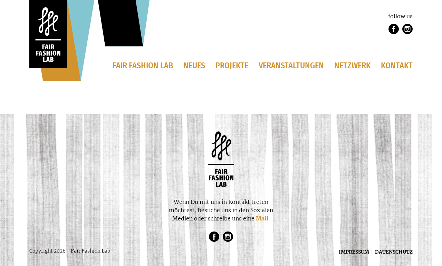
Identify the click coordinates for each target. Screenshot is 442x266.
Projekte (231, 65)
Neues (194, 65)
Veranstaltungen (291, 65)
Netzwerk (352, 65)
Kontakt (397, 65)
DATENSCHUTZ (394, 252)
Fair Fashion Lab (143, 65)
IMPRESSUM (354, 252)
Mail (262, 218)
